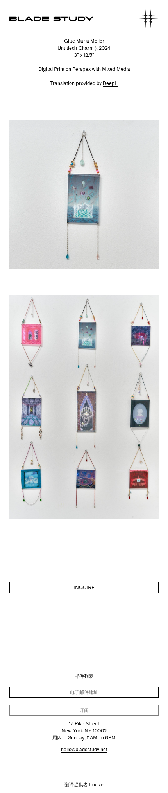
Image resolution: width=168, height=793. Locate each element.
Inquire (84, 587)
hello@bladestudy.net (84, 749)
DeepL (110, 83)
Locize (96, 785)
